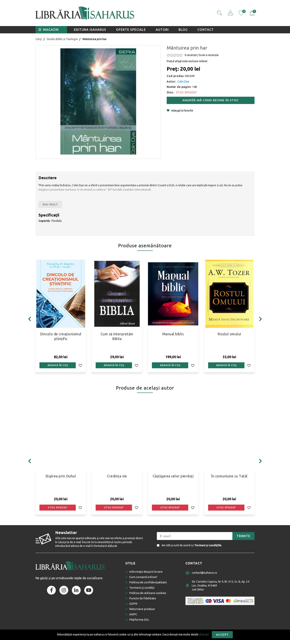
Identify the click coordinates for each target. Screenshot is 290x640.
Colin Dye (183, 81)
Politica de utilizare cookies (147, 593)
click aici (204, 634)
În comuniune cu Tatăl (229, 476)
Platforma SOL (139, 619)
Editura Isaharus (90, 29)
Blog (183, 29)
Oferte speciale (131, 29)
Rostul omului (229, 334)
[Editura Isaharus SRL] (108, 13)
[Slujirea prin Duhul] (61, 436)
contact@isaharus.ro (204, 572)
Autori (162, 29)
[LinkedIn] (76, 590)
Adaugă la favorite (182, 110)
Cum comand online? (143, 577)
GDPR (133, 603)
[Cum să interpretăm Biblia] (117, 294)
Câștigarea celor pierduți (173, 476)
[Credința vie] (117, 436)
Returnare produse (142, 609)
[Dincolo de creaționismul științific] (61, 294)
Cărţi (39, 39)
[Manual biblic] (173, 294)
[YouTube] (88, 590)
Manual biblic (173, 334)
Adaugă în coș (58, 365)
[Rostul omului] (229, 294)
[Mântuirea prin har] (98, 101)
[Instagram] (63, 590)
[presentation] (30, 319)
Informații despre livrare (146, 571)
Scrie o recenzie (209, 55)
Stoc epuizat (57, 507)
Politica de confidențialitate (148, 582)
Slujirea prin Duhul (60, 476)
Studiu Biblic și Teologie (62, 39)
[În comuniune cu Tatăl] (229, 436)
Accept (222, 634)
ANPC (133, 614)
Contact (205, 29)
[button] (219, 12)
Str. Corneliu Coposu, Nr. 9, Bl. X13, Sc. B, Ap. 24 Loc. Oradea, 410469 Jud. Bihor (220, 585)
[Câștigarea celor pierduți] (173, 436)
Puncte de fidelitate (142, 598)
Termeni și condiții (141, 587)
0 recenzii (191, 55)
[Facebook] (51, 590)
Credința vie (117, 476)
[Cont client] (230, 12)
